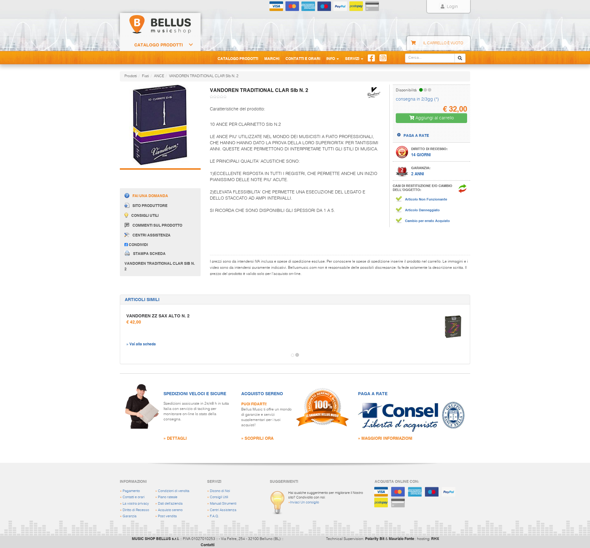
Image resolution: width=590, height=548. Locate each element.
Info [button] (331, 58)
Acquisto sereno (170, 510)
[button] (125, 355)
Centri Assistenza (223, 510)
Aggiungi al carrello (434, 118)
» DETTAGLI (175, 438)
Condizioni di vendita (173, 491)
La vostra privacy (136, 503)
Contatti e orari (133, 497)
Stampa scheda (149, 253)
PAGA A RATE (416, 135)
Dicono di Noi (220, 491)
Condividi (138, 244)
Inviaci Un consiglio (304, 502)
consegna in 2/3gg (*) (417, 99)
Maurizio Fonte (401, 538)
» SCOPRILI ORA (257, 438)
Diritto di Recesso (136, 510)
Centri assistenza (151, 234)
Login (452, 7)
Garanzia (129, 516)
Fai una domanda (150, 195)
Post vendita (167, 516)
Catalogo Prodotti (158, 45)
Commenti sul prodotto (157, 225)
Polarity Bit (374, 538)
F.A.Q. (214, 516)
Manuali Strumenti (223, 503)
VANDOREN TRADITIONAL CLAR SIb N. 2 (203, 76)
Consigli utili (145, 215)
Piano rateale (167, 497)
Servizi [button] (352, 58)
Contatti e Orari (302, 58)
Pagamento (131, 491)
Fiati (145, 76)
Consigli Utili (219, 497)
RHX (435, 538)
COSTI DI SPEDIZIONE (422, 130)
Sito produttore (149, 205)
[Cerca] (460, 58)
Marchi (271, 58)
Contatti (207, 544)
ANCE (159, 76)
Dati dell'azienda (170, 503)
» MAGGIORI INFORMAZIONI (385, 438)
